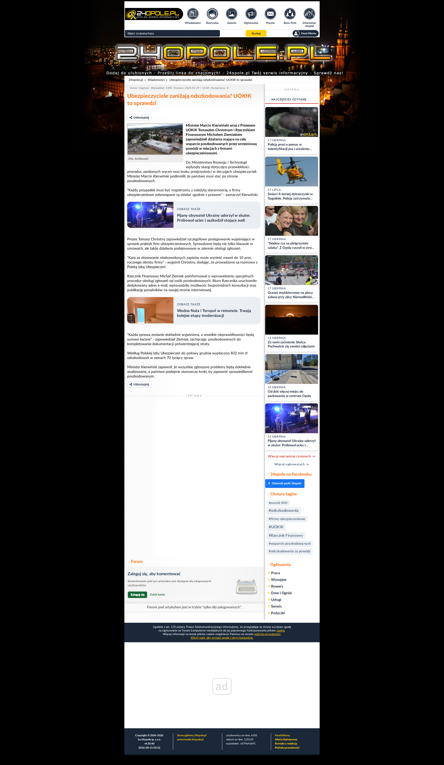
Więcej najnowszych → (291, 464)
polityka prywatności (267, 634)
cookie (280, 630)
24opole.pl (135, 79)
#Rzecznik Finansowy (286, 535)
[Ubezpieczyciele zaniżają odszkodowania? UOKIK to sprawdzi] (155, 139)
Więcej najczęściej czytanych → (291, 456)
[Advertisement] (194, 478)
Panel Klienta (282, 735)
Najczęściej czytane (289, 99)
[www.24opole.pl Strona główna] (154, 18)
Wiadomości (156, 79)
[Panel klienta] (305, 33)
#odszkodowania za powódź (289, 551)
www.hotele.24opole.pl (190, 739)
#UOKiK (276, 527)
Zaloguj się (137, 594)
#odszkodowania (284, 511)
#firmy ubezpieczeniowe (287, 519)
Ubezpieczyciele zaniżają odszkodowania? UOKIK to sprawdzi (210, 79)
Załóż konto (157, 594)
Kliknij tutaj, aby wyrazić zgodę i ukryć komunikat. (222, 637)
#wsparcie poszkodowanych (290, 543)
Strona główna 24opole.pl (191, 735)
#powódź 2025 (278, 503)
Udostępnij (141, 117)
